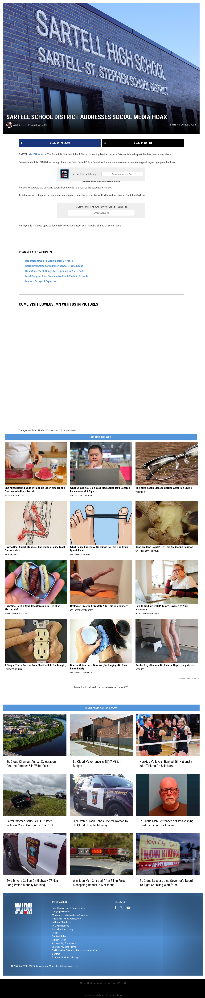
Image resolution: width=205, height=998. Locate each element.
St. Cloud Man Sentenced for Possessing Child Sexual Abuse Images (166, 823)
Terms (55, 932)
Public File (57, 918)
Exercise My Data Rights (64, 947)
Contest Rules (59, 936)
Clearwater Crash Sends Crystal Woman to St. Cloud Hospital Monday (100, 823)
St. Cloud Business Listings (65, 957)
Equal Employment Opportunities (68, 908)
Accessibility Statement (64, 943)
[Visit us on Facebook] (117, 908)
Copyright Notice (60, 911)
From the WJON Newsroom (46, 430)
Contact (56, 954)
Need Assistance (72, 918)
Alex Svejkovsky (19, 125)
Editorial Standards (61, 922)
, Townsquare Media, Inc (47, 966)
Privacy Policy (59, 940)
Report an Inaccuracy (62, 929)
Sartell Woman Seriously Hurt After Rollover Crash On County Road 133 (29, 823)
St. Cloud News (68, 430)
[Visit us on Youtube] (129, 908)
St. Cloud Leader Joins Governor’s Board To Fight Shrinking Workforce (166, 883)
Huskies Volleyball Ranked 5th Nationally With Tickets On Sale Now (165, 764)
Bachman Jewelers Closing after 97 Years (49, 260)
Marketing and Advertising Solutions (70, 915)
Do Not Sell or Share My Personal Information (75, 950)
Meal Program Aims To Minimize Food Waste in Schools (56, 276)
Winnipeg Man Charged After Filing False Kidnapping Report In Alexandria (99, 883)
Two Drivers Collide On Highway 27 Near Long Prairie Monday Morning (32, 883)
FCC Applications (60, 925)
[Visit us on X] (123, 908)
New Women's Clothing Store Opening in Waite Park (54, 271)
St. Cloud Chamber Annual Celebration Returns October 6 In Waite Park (31, 764)
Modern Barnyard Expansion (41, 281)
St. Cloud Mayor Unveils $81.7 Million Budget (97, 764)
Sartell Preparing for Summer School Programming (54, 265)
